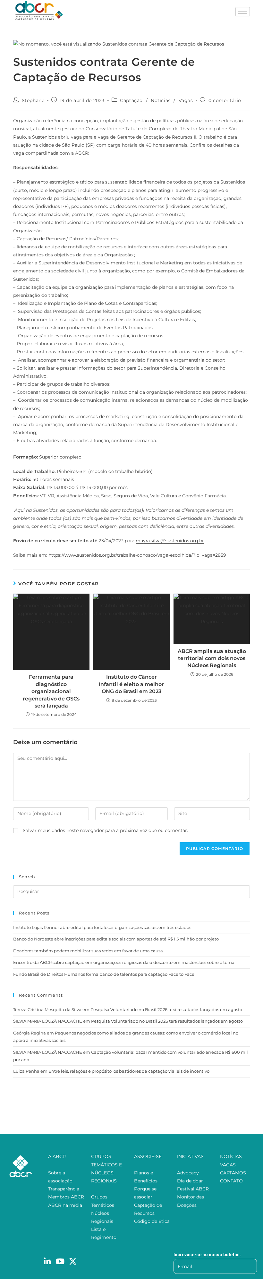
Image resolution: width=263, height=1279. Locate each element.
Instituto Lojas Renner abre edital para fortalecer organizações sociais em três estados (102, 927)
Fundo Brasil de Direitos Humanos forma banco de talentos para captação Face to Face (103, 974)
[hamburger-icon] (242, 11)
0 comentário (224, 100)
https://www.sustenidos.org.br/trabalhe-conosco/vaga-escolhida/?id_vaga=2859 (137, 555)
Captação (131, 100)
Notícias (161, 100)
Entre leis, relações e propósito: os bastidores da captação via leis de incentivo (128, 1071)
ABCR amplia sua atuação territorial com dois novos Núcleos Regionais (212, 658)
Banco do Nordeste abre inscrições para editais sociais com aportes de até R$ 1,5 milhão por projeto (116, 938)
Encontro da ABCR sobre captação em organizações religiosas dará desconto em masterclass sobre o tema (123, 962)
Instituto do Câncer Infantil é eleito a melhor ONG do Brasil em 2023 (131, 684)
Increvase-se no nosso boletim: (207, 1254)
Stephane (33, 100)
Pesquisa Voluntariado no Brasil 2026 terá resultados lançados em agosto (166, 1009)
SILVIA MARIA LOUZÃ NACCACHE (47, 1021)
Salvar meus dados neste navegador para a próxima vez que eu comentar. (105, 830)
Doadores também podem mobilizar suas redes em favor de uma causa (88, 950)
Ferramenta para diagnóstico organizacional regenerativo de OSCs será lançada (51, 691)
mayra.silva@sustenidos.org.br (170, 541)
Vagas (186, 100)
